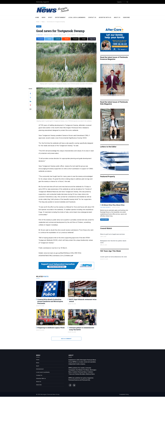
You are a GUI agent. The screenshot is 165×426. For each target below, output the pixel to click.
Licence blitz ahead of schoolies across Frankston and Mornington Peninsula (50, 301)
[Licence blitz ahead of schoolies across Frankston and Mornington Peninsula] (50, 289)
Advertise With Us (105, 17)
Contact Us (92, 17)
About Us (117, 17)
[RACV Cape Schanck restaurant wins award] (82, 289)
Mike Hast (40, 34)
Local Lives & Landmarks (76, 17)
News (43, 17)
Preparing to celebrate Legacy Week (51, 328)
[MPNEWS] (53, 9)
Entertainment (60, 17)
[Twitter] (30, 97)
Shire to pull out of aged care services (112, 234)
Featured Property (105, 207)
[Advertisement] (82, 411)
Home (37, 17)
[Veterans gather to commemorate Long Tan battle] (82, 317)
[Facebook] (30, 94)
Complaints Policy (124, 394)
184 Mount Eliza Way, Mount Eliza (112, 205)
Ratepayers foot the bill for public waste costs (113, 241)
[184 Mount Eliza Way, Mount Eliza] (114, 192)
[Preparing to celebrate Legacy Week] (50, 317)
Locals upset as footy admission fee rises (113, 257)
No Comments (72, 34)
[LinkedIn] (30, 101)
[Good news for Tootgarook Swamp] (66, 62)
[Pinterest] (30, 105)
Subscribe (126, 17)
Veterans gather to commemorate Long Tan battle (81, 329)
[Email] (30, 109)
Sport (50, 17)
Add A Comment (66, 338)
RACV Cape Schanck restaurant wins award (82, 300)
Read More (104, 219)
